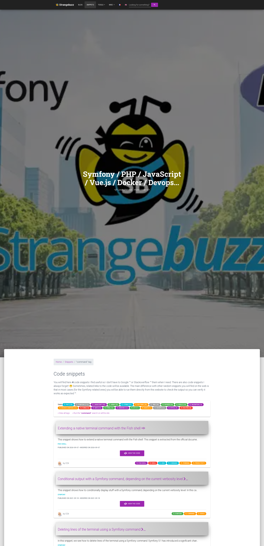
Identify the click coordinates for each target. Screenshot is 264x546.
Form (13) (85, 408)
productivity (200, 463)
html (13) (109, 408)
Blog (80, 5)
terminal (185, 463)
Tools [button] (101, 5)
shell (153, 463)
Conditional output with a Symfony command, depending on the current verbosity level (121, 479)
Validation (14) (196, 404)
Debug (202, 513)
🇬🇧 (126, 5)
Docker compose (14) (69, 408)
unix (163, 463)
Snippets (90, 5)
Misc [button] (111, 5)
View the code (133, 453)
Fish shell (142, 463)
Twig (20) (155, 404)
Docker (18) (168, 404)
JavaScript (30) (99, 404)
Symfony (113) (83, 404)
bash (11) (147, 408)
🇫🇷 (120, 5)
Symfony (178, 513)
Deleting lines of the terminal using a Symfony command (99, 529)
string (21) (127, 404)
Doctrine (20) (142, 404)
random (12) (123, 408)
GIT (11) (135, 408)
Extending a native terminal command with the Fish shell (99, 428)
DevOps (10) (160, 408)
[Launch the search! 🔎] (154, 5)
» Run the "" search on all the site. (91, 413)
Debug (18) (182, 404)
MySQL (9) (173, 408)
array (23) (114, 404)
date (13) (97, 408)
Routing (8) (186, 408)
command (173, 463)
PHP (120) (68, 404)
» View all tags (64, 413)
